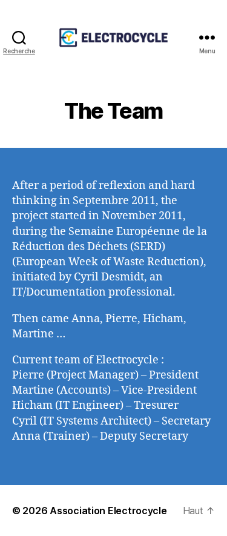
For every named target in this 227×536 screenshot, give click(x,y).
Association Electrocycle (108, 511)
